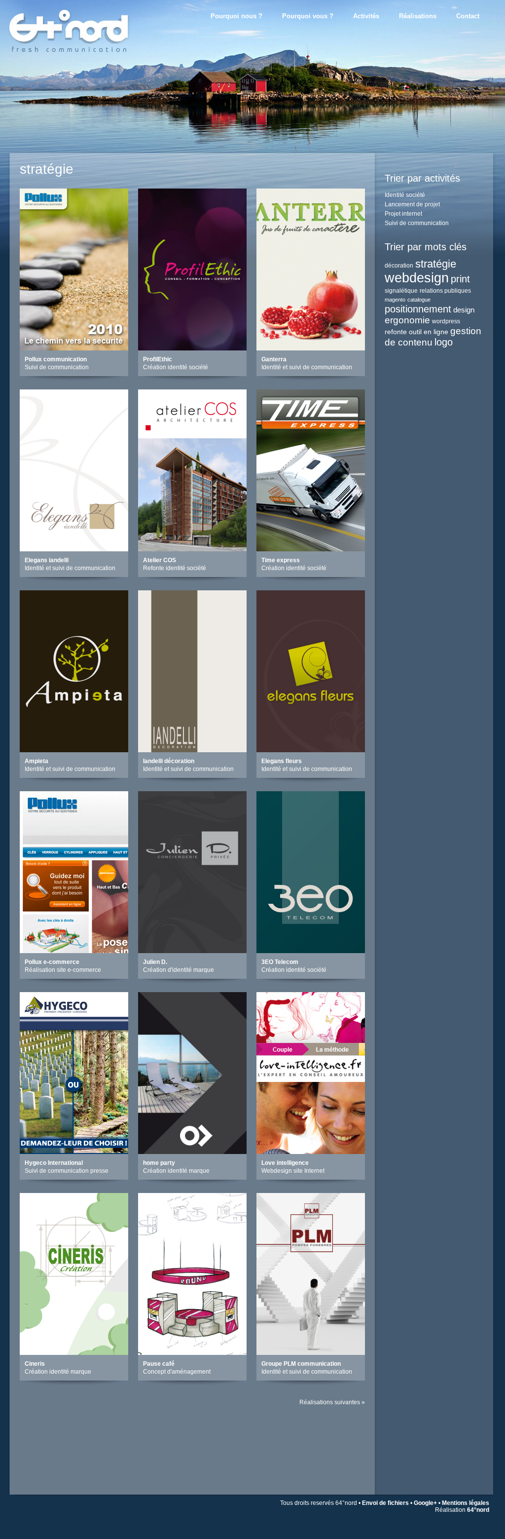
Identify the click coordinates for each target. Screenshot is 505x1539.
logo (443, 342)
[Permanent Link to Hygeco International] (74, 1151)
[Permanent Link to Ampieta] (74, 749)
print (460, 278)
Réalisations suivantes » (332, 1402)
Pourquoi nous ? (236, 16)
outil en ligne (428, 332)
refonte (396, 332)
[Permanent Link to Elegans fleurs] (310, 749)
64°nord (478, 1509)
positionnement (418, 309)
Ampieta (36, 761)
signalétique (401, 290)
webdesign (417, 277)
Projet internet (403, 213)
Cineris (35, 1363)
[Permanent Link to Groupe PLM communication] (310, 1352)
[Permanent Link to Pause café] (192, 1352)
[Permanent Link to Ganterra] (310, 348)
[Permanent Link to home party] (192, 1151)
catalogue (419, 300)
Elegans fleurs (281, 761)
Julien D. (155, 962)
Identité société (405, 195)
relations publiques (445, 290)
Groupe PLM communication (301, 1363)
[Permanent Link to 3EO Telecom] (310, 950)
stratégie (435, 264)
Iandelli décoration (168, 761)
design (463, 310)
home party (159, 1162)
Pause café (159, 1363)
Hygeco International (54, 1162)
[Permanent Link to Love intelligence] (310, 1151)
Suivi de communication (417, 223)
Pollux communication (56, 359)
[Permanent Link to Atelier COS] (192, 548)
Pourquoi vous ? (307, 16)
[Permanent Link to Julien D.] (192, 950)
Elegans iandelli (47, 560)
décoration (399, 265)
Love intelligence (285, 1162)
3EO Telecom (279, 962)
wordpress (446, 321)
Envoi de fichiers (385, 1503)
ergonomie (407, 320)
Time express (280, 560)
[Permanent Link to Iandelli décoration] (192, 749)
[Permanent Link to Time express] (310, 548)
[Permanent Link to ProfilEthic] (192, 348)
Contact (467, 16)
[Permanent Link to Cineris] (74, 1352)
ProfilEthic (157, 359)
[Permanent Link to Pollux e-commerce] (74, 950)
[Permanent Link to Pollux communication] (74, 348)
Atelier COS (159, 560)
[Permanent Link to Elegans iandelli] (74, 548)
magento (395, 300)
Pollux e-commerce (52, 962)
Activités (366, 16)
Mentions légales (465, 1503)
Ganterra (274, 359)
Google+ (425, 1503)
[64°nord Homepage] (85, 61)
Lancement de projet (412, 204)
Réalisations (417, 16)
